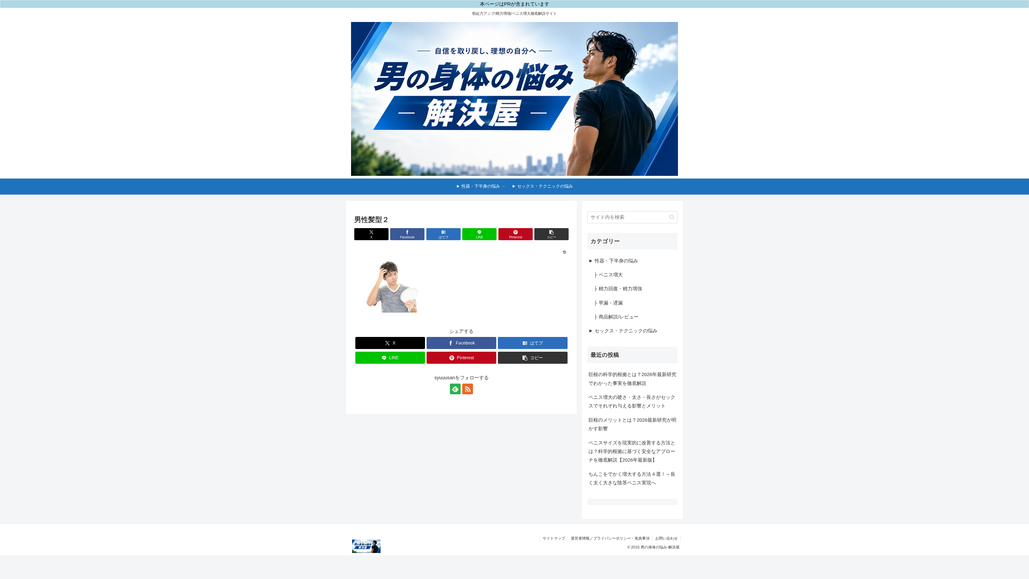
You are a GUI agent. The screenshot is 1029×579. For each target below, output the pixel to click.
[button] (551, 234)
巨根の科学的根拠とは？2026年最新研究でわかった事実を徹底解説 (632, 379)
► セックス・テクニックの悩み (622, 330)
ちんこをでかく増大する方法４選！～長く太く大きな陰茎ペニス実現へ (631, 478)
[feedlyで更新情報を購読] (455, 389)
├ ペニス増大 (608, 274)
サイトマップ (554, 538)
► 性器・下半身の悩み (613, 260)
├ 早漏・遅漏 (608, 303)
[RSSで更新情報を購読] (467, 389)
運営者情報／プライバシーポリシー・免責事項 (610, 538)
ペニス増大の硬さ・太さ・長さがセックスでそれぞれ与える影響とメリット (631, 402)
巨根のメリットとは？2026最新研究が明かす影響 (632, 424)
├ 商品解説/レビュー (616, 317)
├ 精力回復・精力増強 (618, 288)
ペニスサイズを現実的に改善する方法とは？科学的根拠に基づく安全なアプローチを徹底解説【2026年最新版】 (631, 451)
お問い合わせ (666, 538)
